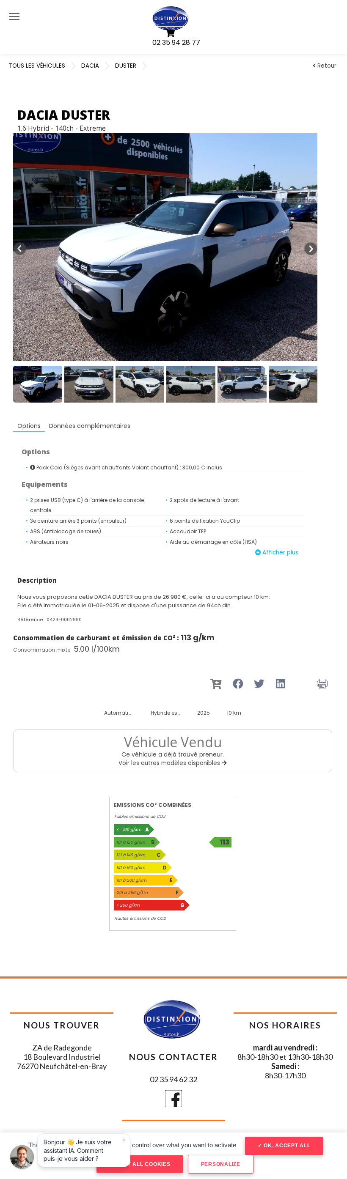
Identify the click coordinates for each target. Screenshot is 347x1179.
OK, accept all (286, 1146)
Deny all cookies (142, 1164)
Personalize (220, 1164)
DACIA (90, 66)
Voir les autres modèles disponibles (170, 763)
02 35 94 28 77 (176, 42)
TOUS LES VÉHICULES (37, 66)
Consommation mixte (41, 649)
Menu (14, 16)
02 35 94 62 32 (173, 1079)
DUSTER (125, 66)
